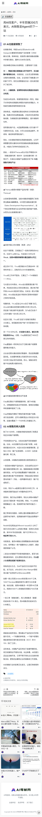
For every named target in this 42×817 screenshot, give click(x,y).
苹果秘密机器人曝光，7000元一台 (10, 747)
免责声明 (21, 802)
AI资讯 (9, 12)
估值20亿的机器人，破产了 (10, 772)
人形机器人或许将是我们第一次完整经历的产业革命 (31, 722)
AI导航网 (20, 36)
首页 (4, 12)
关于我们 (30, 802)
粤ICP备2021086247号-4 (29, 812)
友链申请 (12, 802)
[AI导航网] (21, 3)
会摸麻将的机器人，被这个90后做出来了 (31, 747)
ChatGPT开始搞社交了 (30, 771)
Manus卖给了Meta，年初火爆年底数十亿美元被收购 (10, 722)
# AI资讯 (10, 674)
